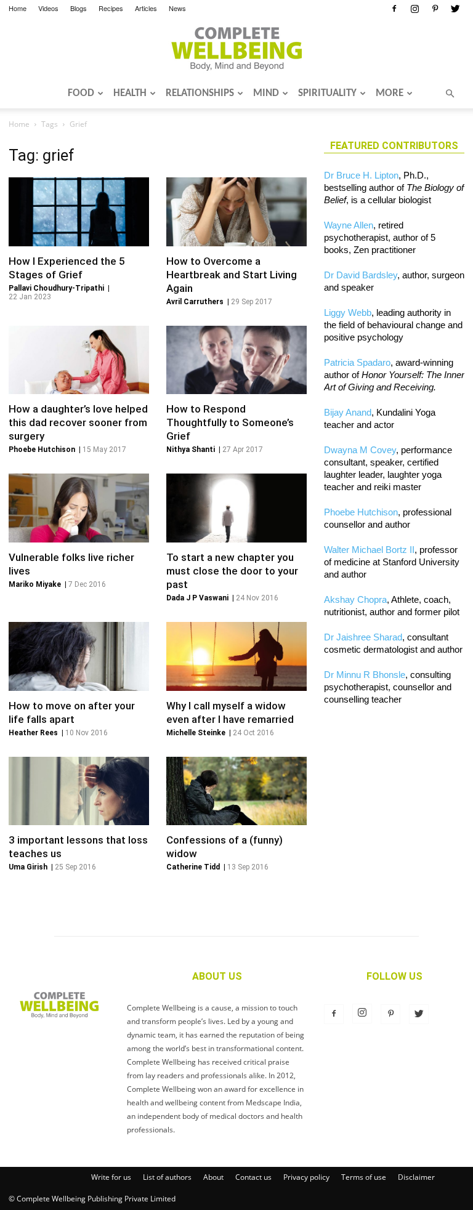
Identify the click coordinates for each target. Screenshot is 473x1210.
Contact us (253, 1177)
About (213, 1177)
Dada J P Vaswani (197, 598)
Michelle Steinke (195, 732)
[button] (449, 93)
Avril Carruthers (195, 301)
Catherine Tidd (193, 867)
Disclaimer (416, 1177)
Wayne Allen (348, 225)
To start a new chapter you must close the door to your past (232, 571)
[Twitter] (455, 8)
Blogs (78, 8)
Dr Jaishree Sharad (363, 637)
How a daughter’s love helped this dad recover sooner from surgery (78, 422)
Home (17, 8)
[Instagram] (414, 8)
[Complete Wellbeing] (236, 48)
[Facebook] (394, 8)
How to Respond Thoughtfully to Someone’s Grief (230, 422)
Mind (266, 93)
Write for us (111, 1177)
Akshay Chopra (355, 599)
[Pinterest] (435, 8)
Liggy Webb (347, 312)
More (389, 93)
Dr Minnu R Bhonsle (364, 674)
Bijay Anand (347, 412)
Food (81, 93)
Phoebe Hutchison (42, 449)
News (177, 8)
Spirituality (327, 93)
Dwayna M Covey (360, 450)
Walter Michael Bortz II (369, 549)
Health (130, 93)
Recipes (111, 8)
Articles (146, 8)
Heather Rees (33, 732)
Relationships (200, 93)
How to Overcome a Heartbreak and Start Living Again (231, 274)
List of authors (167, 1177)
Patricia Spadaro (357, 362)
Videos (48, 8)
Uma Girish (28, 867)
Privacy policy (306, 1177)
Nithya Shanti (190, 449)
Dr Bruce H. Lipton (361, 175)
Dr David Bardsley (360, 275)
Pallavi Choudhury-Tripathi (56, 288)
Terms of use (363, 1177)
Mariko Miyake (35, 584)
